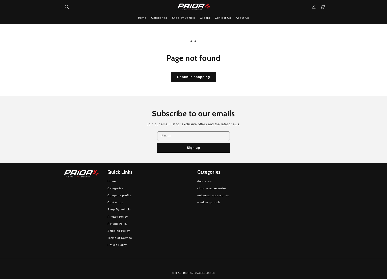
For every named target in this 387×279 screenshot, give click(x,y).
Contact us (115, 202)
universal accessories (213, 195)
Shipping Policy (118, 230)
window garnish (208, 202)
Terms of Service (119, 237)
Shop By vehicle (119, 209)
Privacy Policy (117, 216)
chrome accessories (211, 188)
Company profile (119, 195)
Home (111, 181)
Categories (115, 188)
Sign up (193, 147)
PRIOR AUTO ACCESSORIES (198, 273)
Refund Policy (117, 223)
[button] (66, 6)
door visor (204, 181)
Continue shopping (193, 77)
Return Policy (117, 244)
